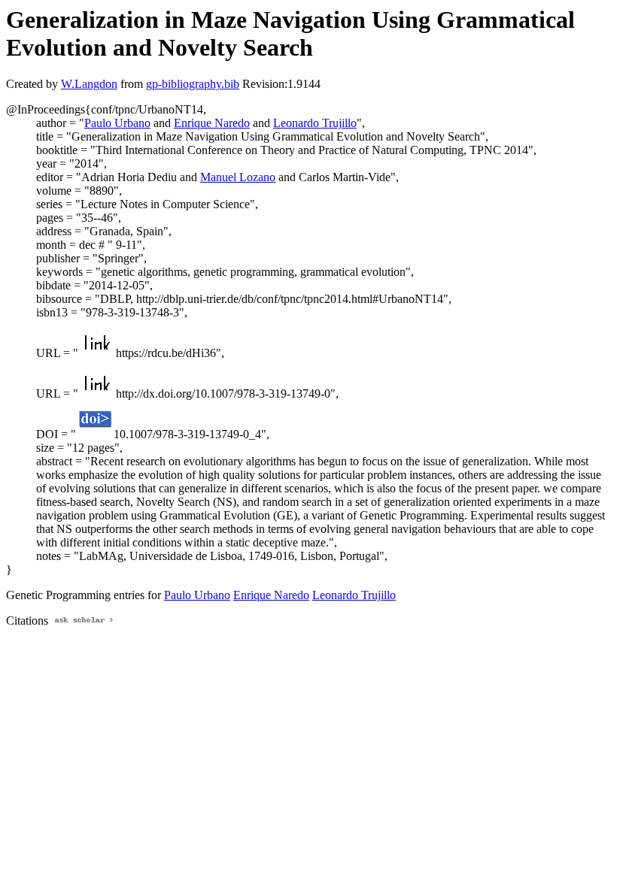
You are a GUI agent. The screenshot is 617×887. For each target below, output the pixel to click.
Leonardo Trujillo (315, 123)
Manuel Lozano (237, 177)
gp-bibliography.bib (192, 83)
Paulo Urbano (117, 123)
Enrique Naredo (212, 123)
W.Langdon (89, 83)
